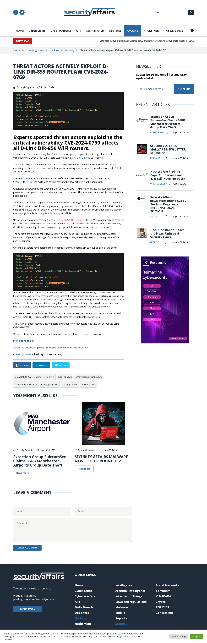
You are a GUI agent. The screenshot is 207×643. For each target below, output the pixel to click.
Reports (121, 618)
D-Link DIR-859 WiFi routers (28, 376)
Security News (89, 384)
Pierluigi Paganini (25, 87)
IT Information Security (26, 384)
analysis (43, 213)
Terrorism (163, 591)
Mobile (120, 613)
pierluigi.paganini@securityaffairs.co (35, 599)
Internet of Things (128, 596)
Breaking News (35, 50)
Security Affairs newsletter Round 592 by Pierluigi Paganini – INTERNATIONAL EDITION (168, 204)
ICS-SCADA (163, 596)
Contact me (164, 613)
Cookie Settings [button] (178, 636)
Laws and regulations (131, 602)
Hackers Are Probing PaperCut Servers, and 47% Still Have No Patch (167, 175)
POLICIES (162, 607)
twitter (62, 365)
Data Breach (95, 30)
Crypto (161, 602)
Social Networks (168, 585)
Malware (155, 158)
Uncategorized (158, 183)
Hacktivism (152, 30)
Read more (22, 472)
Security (69, 50)
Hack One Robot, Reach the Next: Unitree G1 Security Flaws (167, 233)
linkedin (43, 365)
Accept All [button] (196, 636)
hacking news (65, 376)
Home (20, 30)
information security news (89, 376)
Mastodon (83, 347)
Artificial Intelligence (130, 591)
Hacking (132, 30)
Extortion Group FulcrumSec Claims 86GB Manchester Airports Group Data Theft (136, 40)
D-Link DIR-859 (82, 157)
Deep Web (115, 30)
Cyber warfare (60, 30)
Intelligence (174, 30)
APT (78, 30)
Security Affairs (69, 384)
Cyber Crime (37, 30)
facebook (24, 365)
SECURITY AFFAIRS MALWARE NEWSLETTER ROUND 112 (101, 458)
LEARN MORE (27, 608)
